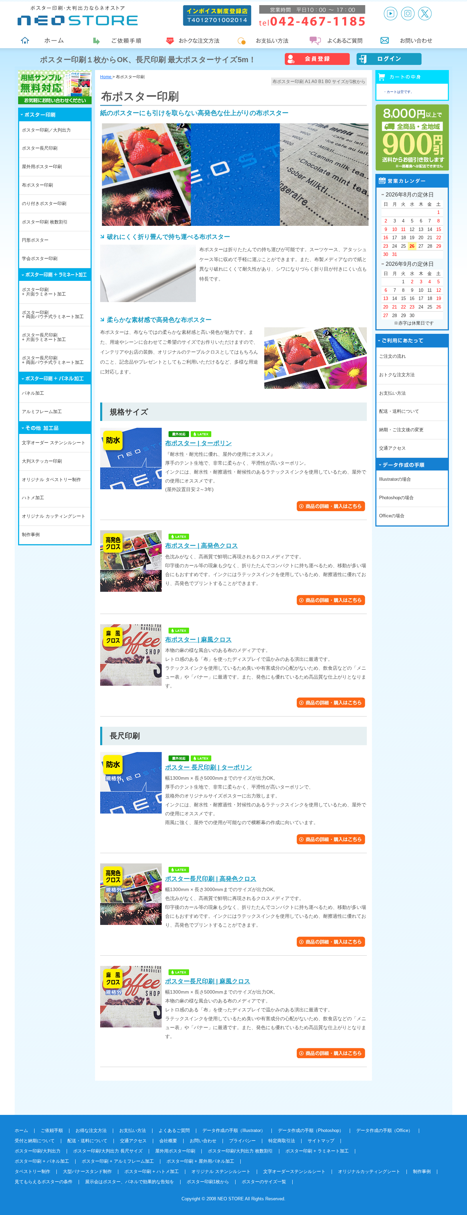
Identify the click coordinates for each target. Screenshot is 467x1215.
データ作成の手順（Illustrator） (233, 1130)
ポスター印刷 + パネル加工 (42, 1161)
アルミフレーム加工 (42, 411)
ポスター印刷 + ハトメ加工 (151, 1171)
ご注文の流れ (392, 356)
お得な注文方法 (91, 1130)
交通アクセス (392, 448)
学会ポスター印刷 (39, 258)
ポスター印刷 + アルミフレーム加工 (118, 1161)
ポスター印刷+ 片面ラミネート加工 (44, 292)
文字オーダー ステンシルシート (53, 442)
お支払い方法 (392, 393)
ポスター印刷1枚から (208, 1181)
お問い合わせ (203, 1140)
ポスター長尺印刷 (39, 148)
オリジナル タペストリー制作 (51, 479)
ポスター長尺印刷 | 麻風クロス (207, 981)
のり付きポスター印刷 (44, 203)
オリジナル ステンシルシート (221, 1171)
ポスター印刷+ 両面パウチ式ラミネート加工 (53, 314)
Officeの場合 (391, 515)
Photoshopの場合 (396, 497)
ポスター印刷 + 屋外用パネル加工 (200, 1161)
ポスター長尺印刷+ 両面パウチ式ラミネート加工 (53, 360)
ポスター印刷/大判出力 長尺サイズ (108, 1150)
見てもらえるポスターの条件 (43, 1181)
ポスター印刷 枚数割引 (45, 221)
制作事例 (31, 534)
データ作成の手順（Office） (384, 1130)
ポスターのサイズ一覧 (264, 1181)
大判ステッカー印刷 (42, 461)
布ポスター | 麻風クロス (198, 639)
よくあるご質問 (174, 1130)
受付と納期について (35, 1140)
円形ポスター (35, 240)
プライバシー (242, 1140)
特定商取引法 (281, 1140)
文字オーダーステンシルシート (294, 1171)
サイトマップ (321, 1140)
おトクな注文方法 (397, 374)
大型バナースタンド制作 (87, 1171)
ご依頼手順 (52, 1130)
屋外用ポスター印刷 (42, 166)
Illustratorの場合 (395, 479)
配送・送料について (399, 411)
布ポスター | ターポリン (198, 443)
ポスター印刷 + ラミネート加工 (317, 1150)
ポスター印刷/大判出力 (38, 1150)
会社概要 (168, 1140)
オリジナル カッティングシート (53, 516)
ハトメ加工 (33, 497)
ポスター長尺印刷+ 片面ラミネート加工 (44, 337)
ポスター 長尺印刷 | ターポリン (208, 767)
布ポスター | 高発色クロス (201, 545)
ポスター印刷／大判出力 (46, 130)
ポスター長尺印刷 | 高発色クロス (210, 878)
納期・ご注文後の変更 (401, 429)
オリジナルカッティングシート (369, 1171)
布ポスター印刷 (37, 185)
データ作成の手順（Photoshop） (311, 1130)
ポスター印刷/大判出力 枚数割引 (240, 1150)
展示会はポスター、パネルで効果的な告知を (129, 1181)
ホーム (21, 1130)
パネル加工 (33, 393)
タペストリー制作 (32, 1171)
